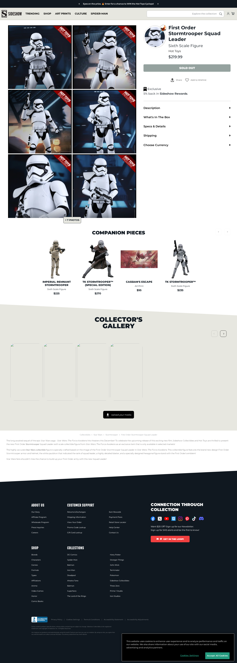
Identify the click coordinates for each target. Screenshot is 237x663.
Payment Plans (115, 517)
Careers (34, 532)
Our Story (35, 512)
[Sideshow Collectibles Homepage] (12, 14)
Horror (34, 596)
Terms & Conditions (92, 620)
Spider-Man (99, 13)
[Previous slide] (79, 4)
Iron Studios (115, 596)
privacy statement (70, 634)
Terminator (114, 570)
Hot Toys (174, 51)
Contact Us (113, 532)
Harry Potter (115, 555)
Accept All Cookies (217, 655)
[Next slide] (158, 4)
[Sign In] (228, 13)
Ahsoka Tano (72, 581)
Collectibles (85, 435)
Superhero (71, 591)
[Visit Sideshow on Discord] (201, 518)
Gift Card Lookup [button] (74, 532)
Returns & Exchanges (76, 512)
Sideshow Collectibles (119, 581)
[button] (196, 80)
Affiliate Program (39, 517)
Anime (34, 586)
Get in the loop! (173, 539)
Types (33, 575)
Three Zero (114, 586)
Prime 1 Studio (116, 591)
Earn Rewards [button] (115, 512)
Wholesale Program (40, 522)
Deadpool (71, 575)
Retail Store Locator (117, 522)
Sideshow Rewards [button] (173, 93)
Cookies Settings (73, 620)
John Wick (114, 565)
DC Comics (72, 555)
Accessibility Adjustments (137, 620)
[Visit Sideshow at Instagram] (180, 518)
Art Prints (63, 13)
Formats (35, 570)
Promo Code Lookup (76, 527)
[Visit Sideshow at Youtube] (166, 518)
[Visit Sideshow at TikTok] (194, 518)
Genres (34, 565)
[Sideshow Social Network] (173, 518)
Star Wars (98, 435)
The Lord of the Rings (76, 596)
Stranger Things (117, 560)
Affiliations (36, 581)
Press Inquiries (37, 527)
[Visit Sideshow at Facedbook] (153, 518)
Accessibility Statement (113, 620)
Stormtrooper (111, 435)
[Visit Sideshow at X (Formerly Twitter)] (160, 518)
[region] (178, 647)
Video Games (37, 591)
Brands (34, 555)
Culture (81, 13)
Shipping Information (76, 517)
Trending (32, 13)
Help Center (114, 527)
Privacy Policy (56, 620)
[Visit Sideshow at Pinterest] (187, 518)
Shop (47, 13)
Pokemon (114, 575)
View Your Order (74, 522)
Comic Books (37, 601)
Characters (36, 560)
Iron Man (71, 570)
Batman (70, 565)
